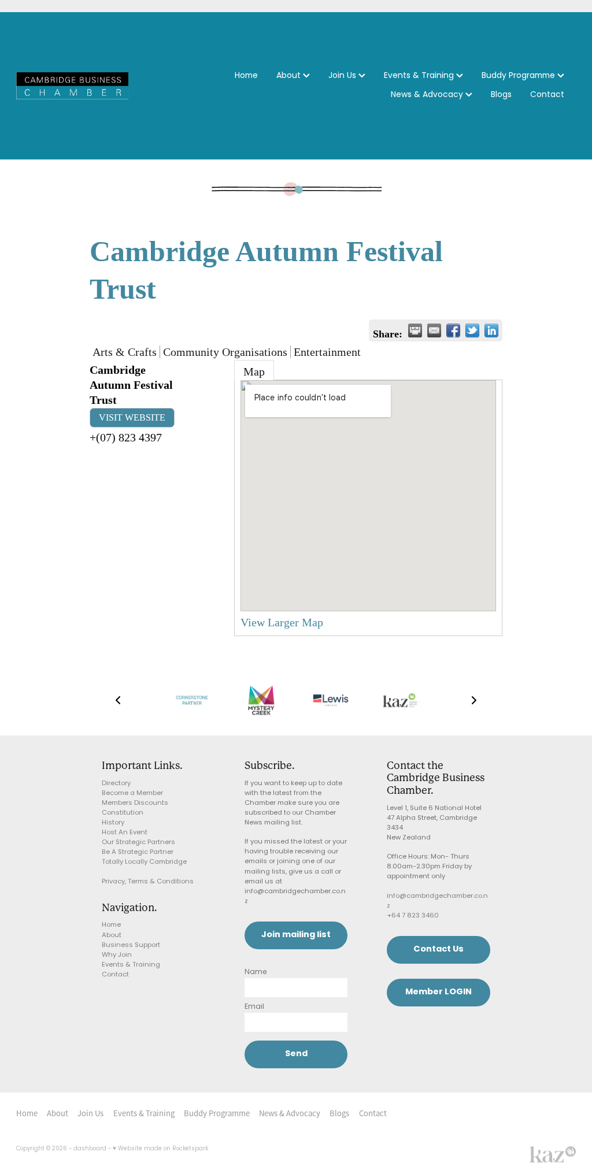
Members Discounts (135, 803)
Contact (547, 95)
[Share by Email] (434, 330)
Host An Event (124, 832)
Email (254, 1007)
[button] (118, 700)
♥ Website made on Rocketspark (160, 1149)
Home (246, 76)
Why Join (117, 955)
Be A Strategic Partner (137, 852)
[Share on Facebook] (453, 330)
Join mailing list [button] (296, 935)
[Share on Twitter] (472, 330)
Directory (116, 783)
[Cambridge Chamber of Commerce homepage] (72, 85)
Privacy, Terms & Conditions (148, 881)
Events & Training (420, 76)
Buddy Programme (519, 76)
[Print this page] (415, 330)
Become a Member (132, 793)
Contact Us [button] (438, 949)
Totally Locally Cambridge (144, 862)
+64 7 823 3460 (413, 916)
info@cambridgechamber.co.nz (437, 901)
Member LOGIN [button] (438, 992)
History (113, 823)
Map (254, 371)
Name (256, 972)
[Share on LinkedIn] (491, 330)
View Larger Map (281, 622)
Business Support (131, 945)
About (289, 76)
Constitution (122, 813)
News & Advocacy (428, 95)
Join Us (343, 76)
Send (296, 1054)
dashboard (89, 1149)
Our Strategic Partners (138, 842)
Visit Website (132, 417)
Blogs (501, 95)
